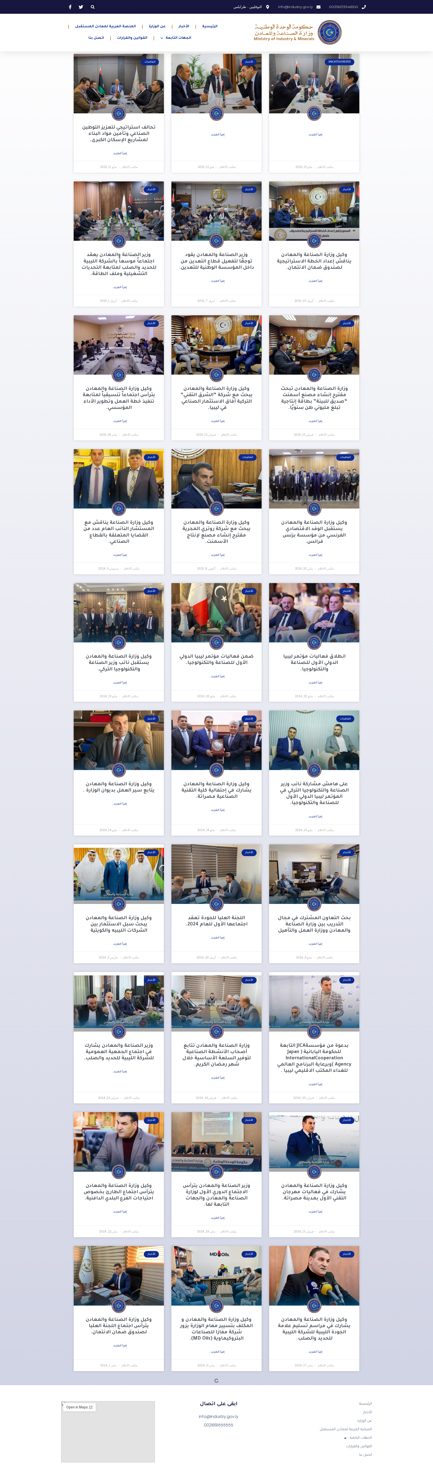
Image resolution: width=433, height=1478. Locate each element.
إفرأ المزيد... (314, 134)
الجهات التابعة (178, 38)
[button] (92, 7)
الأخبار (184, 27)
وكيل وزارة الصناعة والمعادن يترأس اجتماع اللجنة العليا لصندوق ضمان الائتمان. (119, 1326)
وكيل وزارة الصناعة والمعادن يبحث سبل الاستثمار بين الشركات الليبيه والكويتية (119, 924)
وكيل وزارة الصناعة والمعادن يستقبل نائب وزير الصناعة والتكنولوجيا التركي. (119, 663)
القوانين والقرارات (132, 38)
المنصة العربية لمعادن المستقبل (105, 27)
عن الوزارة (157, 27)
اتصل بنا (96, 38)
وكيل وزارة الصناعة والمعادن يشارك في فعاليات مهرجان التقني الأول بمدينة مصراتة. (314, 1192)
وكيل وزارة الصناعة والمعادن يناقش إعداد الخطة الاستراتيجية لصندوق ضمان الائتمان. (314, 261)
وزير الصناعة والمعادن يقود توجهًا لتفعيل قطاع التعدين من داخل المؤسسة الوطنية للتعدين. (216, 261)
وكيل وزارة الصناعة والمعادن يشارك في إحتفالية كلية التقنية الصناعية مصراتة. (216, 791)
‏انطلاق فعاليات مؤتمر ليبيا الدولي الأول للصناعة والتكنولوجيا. (314, 663)
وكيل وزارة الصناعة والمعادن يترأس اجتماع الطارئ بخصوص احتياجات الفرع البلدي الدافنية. (119, 1192)
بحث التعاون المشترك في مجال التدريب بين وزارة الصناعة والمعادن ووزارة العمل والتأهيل (314, 924)
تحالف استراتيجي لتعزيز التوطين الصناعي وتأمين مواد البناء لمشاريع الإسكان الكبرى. (119, 134)
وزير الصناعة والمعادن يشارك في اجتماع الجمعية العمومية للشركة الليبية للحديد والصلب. (119, 1052)
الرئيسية (210, 27)
